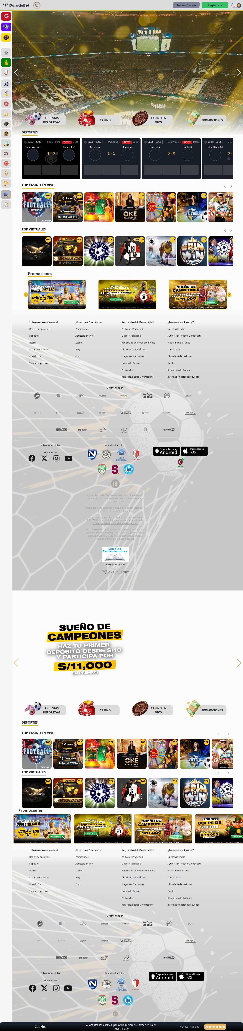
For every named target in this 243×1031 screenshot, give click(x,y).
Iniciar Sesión (186, 5)
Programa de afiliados (179, 340)
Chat (77, 353)
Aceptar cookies (215, 1026)
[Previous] (16, 660)
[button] (16, 73)
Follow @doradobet (51, 442)
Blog (77, 346)
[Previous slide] (225, 184)
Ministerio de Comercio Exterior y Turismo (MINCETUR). (118, 519)
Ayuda (171, 360)
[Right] (229, 292)
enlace (130, 536)
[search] (37, 5)
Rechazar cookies (189, 1026)
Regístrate (215, 5)
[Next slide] (231, 184)
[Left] (26, 292)
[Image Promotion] (84, 648)
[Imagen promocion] (84, 63)
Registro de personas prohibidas (138, 340)
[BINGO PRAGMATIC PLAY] (6, 143)
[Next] (239, 660)
